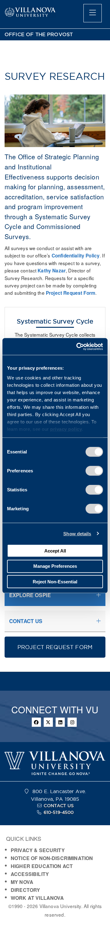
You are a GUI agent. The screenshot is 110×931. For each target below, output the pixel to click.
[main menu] (92, 13)
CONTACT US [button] (25, 621)
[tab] (55, 595)
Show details (77, 533)
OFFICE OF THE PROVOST (39, 34)
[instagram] (72, 722)
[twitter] (48, 722)
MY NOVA (22, 881)
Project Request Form (70, 293)
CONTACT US (59, 805)
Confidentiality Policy (76, 255)
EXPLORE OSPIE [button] (30, 595)
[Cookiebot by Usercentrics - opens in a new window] (77, 346)
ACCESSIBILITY (30, 873)
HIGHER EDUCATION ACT (42, 866)
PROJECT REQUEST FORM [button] (55, 647)
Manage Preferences (55, 566)
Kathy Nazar (52, 270)
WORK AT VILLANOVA (37, 897)
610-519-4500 (59, 812)
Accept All (55, 550)
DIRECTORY (25, 889)
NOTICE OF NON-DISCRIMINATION (52, 858)
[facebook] (36, 722)
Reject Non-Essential (55, 581)
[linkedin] (60, 722)
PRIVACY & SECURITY (38, 850)
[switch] (94, 471)
